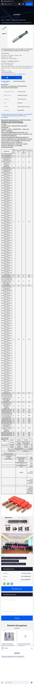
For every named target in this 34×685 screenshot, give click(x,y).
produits (8, 20)
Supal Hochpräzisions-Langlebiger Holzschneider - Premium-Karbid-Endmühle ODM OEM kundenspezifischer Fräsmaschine (8, 645)
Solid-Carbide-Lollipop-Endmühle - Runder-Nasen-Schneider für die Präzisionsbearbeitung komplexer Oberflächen (25, 645)
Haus (2, 20)
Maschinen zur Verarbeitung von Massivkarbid (13, 558)
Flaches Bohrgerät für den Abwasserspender (13, 564)
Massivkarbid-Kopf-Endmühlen (10, 561)
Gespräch (29, 4)
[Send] (32, 682)
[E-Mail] (12, 584)
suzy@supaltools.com (8, 1)
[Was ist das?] (8, 583)
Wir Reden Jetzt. (17, 589)
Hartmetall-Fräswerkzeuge (18, 20)
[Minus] (32, 648)
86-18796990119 (28, 1)
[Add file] (2, 682)
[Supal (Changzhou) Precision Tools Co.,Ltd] (8, 4)
